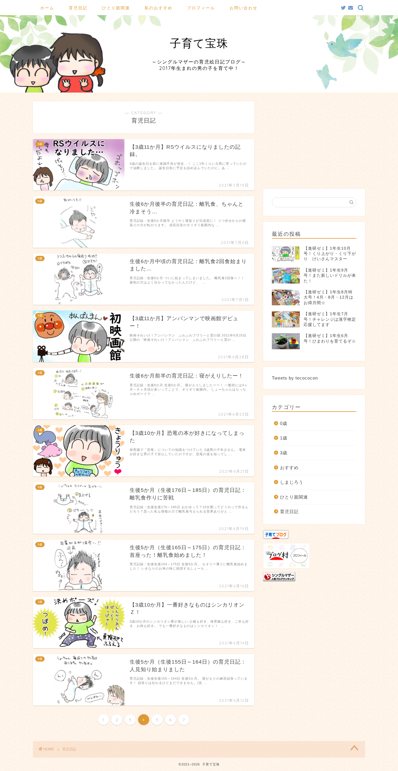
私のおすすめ (158, 7)
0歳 (283, 423)
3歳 (283, 452)
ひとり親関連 (116, 7)
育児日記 (78, 7)
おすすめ (289, 467)
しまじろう (291, 482)
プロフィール (201, 7)
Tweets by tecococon (295, 377)
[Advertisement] (314, 142)
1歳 (283, 437)
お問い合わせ (244, 7)
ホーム (47, 7)
